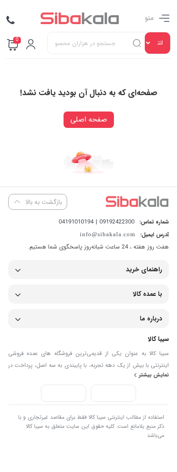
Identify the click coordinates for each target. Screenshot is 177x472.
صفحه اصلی (88, 119)
